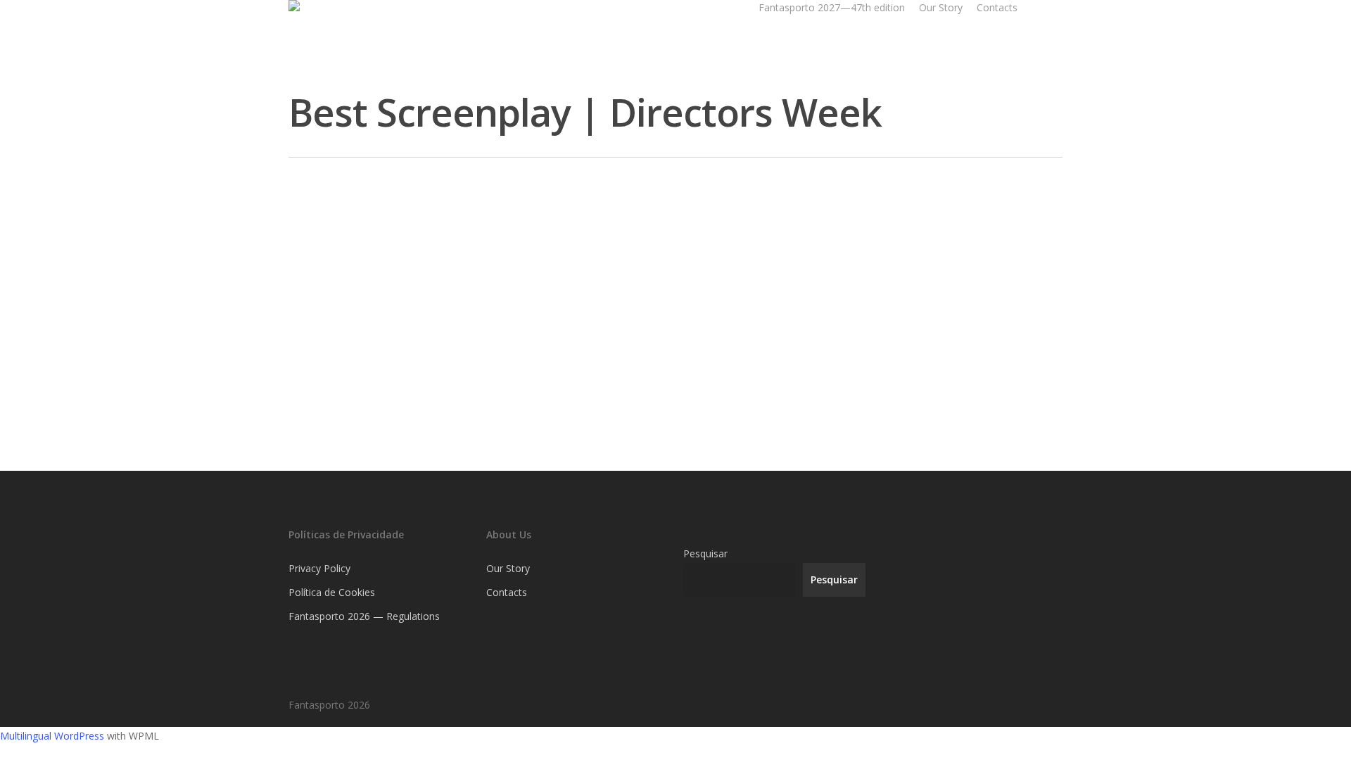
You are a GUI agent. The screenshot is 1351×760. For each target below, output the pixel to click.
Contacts (997, 7)
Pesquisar (705, 553)
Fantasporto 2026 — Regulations (364, 616)
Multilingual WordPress (52, 735)
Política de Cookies (331, 592)
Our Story (941, 7)
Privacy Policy (319, 568)
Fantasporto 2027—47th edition (832, 7)
